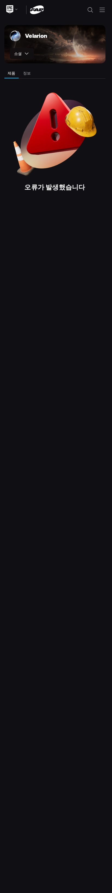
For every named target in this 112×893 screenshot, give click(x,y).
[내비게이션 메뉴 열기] (102, 9)
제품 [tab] (11, 73)
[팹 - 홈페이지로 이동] (37, 9)
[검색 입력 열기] (90, 9)
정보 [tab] (27, 73)
